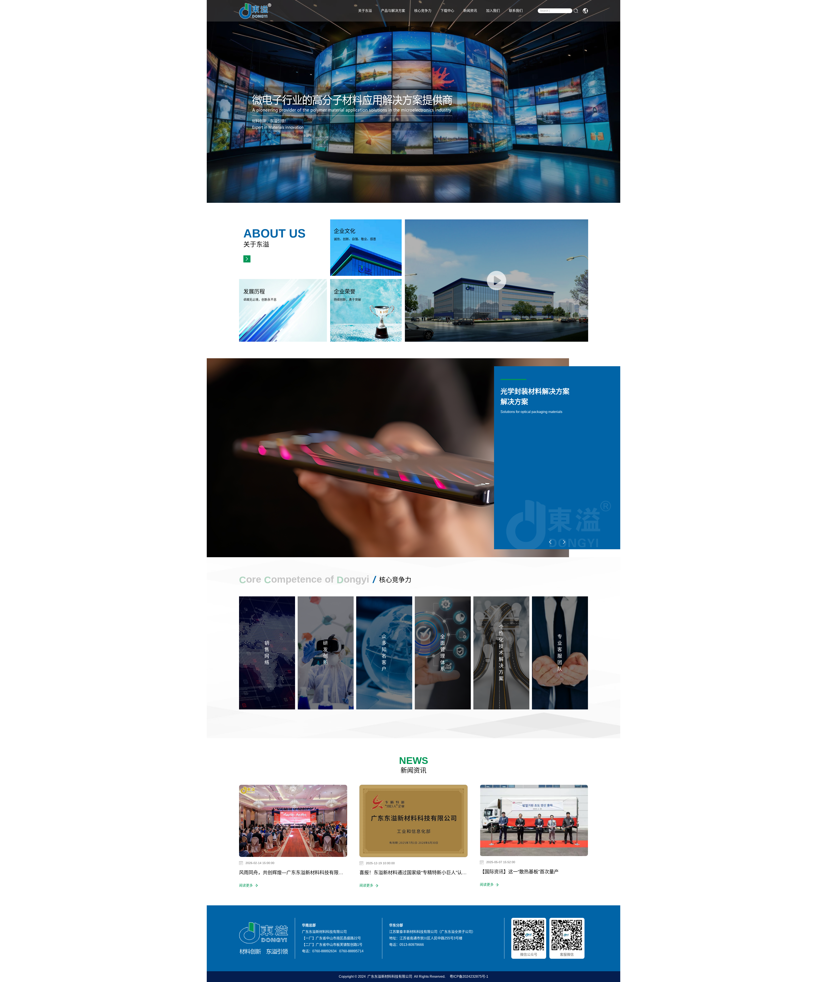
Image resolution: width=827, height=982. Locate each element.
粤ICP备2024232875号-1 (468, 976)
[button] (550, 541)
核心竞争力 (422, 10)
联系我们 (516, 10)
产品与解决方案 (393, 10)
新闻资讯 (470, 10)
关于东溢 (365, 10)
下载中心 (447, 10)
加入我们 (493, 10)
